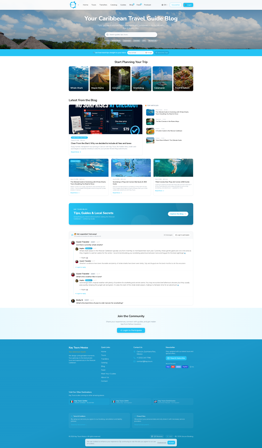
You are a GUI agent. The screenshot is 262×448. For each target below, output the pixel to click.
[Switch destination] (78, 5)
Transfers (105, 359)
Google (149, 52)
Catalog (104, 363)
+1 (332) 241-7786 (144, 358)
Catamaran (127, 40)
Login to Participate (132, 330)
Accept (171, 442)
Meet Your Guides (108, 374)
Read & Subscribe (177, 358)
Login (189, 5)
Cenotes (136, 40)
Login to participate (183, 235)
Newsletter (176, 5)
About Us (105, 377)
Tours (103, 355)
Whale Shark (116, 40)
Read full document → (79, 425)
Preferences (161, 442)
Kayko (82, 248)
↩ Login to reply (80, 267)
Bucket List (152, 40)
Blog (103, 366)
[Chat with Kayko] (6, 441)
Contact (104, 381)
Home (103, 352)
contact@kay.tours (144, 361)
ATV (144, 40)
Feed (103, 370)
